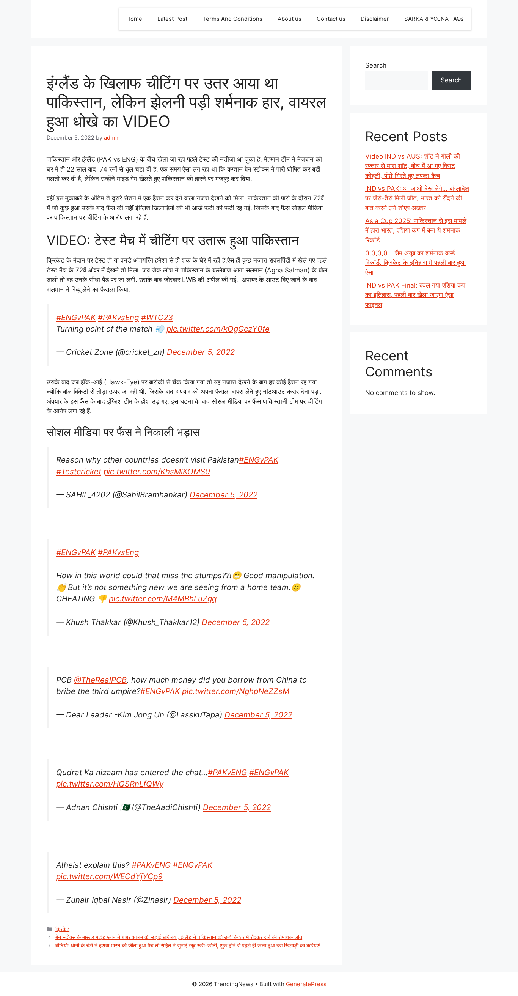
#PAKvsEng (118, 317)
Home (134, 18)
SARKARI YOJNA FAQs (434, 18)
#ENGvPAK (76, 317)
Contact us (331, 18)
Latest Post (172, 18)
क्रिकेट (62, 929)
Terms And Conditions (232, 18)
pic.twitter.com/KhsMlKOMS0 (157, 471)
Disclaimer (375, 18)
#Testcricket (78, 471)
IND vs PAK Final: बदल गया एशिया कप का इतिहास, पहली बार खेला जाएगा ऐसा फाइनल (415, 295)
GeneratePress (306, 984)
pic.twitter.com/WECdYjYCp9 (109, 876)
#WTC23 (157, 317)
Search (375, 65)
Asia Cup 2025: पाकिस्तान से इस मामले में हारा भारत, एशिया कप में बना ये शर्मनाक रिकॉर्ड (415, 230)
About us (289, 18)
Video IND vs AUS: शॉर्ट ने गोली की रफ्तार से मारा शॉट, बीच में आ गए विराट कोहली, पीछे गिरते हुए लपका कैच (412, 166)
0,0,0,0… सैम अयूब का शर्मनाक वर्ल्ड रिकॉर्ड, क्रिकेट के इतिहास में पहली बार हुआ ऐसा (415, 262)
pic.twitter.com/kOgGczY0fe (218, 329)
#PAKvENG (227, 772)
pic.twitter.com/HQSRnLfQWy (109, 783)
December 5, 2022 (201, 352)
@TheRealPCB (100, 679)
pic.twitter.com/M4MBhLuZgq (163, 598)
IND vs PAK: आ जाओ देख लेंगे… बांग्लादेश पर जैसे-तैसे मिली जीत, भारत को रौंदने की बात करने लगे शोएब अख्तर (417, 198)
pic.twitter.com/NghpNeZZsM (235, 691)
